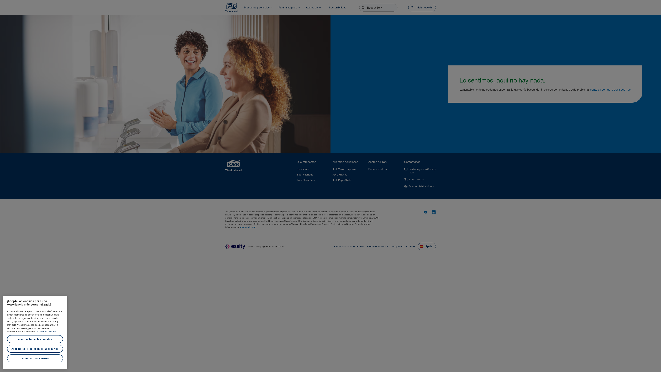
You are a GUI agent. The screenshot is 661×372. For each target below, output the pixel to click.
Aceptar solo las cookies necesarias (35, 348)
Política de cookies (46, 331)
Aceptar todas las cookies (35, 339)
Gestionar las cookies (35, 358)
